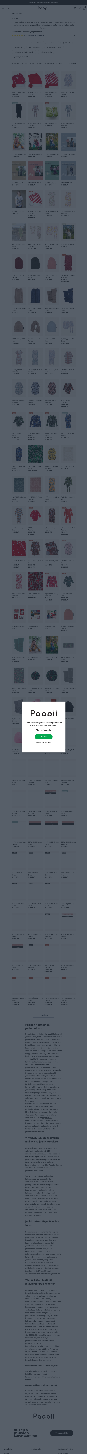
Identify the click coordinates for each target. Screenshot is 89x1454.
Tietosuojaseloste (43, 730)
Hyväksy (44, 737)
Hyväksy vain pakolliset (43, 742)
